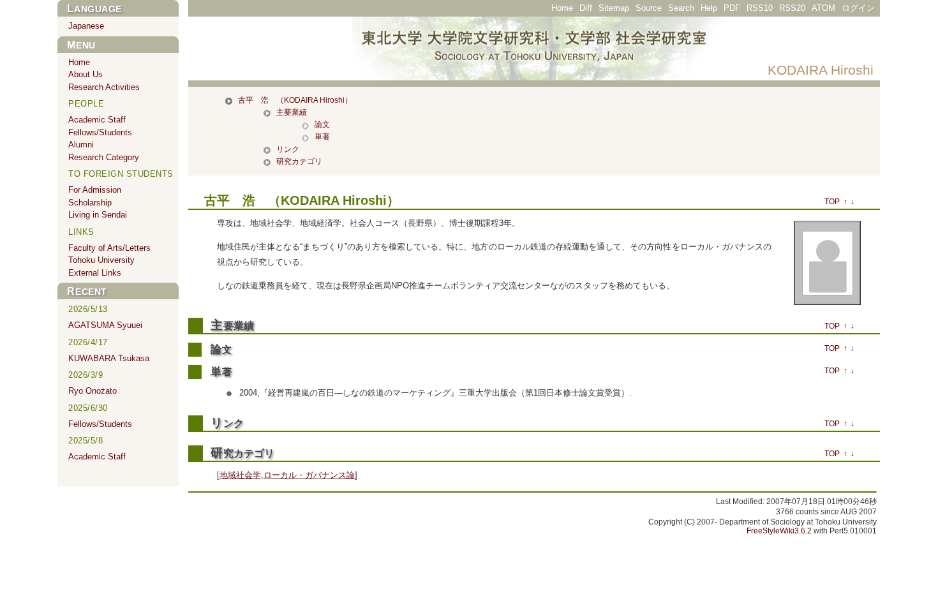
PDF (732, 8)
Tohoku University (101, 260)
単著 (322, 136)
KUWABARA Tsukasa (108, 358)
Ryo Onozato (92, 391)
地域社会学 (240, 475)
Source (649, 8)
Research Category (103, 157)
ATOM (823, 8)
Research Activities (104, 87)
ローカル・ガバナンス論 (309, 475)
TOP (832, 201)
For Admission (94, 190)
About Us (85, 74)
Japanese (86, 26)
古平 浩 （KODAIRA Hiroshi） (295, 100)
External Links (94, 273)
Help (709, 8)
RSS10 (760, 8)
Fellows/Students (100, 132)
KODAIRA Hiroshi (821, 70)
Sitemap (614, 8)
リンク (287, 149)
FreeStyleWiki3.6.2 (779, 531)
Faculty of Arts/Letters (109, 248)
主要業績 (291, 112)
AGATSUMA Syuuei (105, 325)
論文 (322, 124)
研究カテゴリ (299, 161)
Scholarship (90, 202)
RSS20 (792, 8)
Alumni (81, 144)
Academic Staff (97, 119)
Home (562, 8)
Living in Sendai (97, 214)
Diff (585, 8)
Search (681, 8)
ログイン (858, 8)
